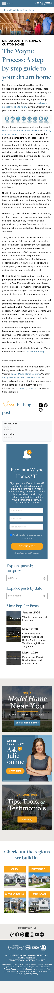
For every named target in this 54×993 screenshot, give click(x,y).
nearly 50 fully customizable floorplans (21, 378)
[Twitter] (40, 405)
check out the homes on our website (20, 131)
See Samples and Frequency (27, 553)
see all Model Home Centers (25, 374)
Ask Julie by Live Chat (26, 388)
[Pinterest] (40, 410)
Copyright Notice (35, 960)
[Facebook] (45, 405)
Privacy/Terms (16, 960)
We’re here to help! (35, 352)
